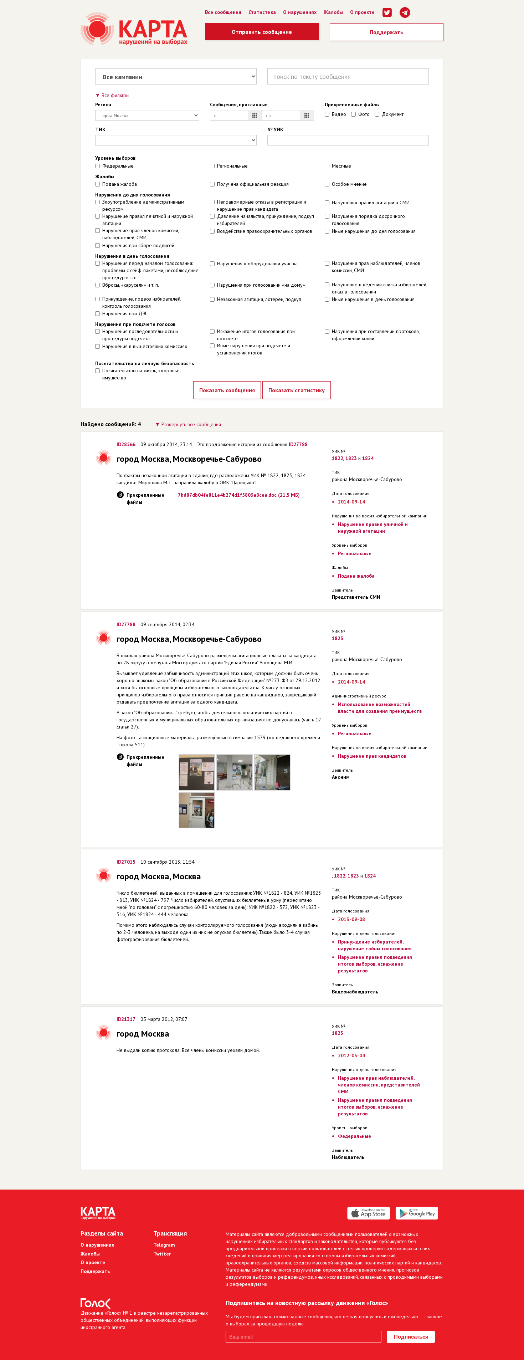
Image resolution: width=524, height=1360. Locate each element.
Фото (364, 114)
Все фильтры (115, 95)
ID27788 (298, 444)
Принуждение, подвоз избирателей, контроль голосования (141, 302)
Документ (393, 114)
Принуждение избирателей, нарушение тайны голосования (375, 945)
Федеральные (118, 166)
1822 (337, 458)
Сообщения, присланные (239, 104)
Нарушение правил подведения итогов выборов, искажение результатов (375, 964)
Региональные (232, 166)
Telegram (164, 1245)
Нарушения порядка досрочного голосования (368, 219)
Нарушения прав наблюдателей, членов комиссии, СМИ (376, 266)
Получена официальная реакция (253, 184)
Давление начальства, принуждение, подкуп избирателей (265, 219)
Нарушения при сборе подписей (138, 245)
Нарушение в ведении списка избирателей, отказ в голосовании (379, 288)
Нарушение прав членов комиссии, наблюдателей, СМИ (140, 234)
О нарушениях (300, 12)
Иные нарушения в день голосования (373, 299)
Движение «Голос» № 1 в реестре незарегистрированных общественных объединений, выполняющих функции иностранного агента (144, 1320)
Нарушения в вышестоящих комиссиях (144, 346)
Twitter (162, 1254)
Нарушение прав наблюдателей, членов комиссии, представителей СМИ (379, 1085)
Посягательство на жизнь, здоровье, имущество (141, 374)
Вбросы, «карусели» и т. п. (130, 285)
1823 (351, 458)
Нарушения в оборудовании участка (257, 263)
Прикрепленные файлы (352, 104)
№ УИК (275, 129)
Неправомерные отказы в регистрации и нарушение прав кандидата (261, 205)
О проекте (362, 12)
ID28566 (126, 444)
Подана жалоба (119, 184)
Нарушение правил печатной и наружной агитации (147, 219)
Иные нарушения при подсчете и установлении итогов (253, 349)
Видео (339, 114)
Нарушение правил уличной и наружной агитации (373, 527)
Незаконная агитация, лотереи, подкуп (259, 299)
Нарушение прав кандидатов (372, 756)
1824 (368, 458)
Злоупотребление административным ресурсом (143, 205)
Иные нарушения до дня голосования (374, 231)
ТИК (100, 129)
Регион (103, 104)
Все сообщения (223, 12)
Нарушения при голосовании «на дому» (261, 285)
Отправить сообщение (262, 31)
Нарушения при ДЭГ (124, 313)
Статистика (262, 12)
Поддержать (387, 32)
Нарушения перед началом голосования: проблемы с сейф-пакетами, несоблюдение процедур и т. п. (150, 270)
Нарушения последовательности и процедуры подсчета (140, 335)
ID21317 (126, 1019)
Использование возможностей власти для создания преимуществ (380, 707)
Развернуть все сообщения (191, 424)
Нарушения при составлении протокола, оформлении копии (376, 335)
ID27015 (126, 862)
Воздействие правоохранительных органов (264, 231)
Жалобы (333, 12)
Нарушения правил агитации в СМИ (371, 202)
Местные (341, 166)
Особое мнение (349, 184)
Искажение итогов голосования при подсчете (256, 335)
